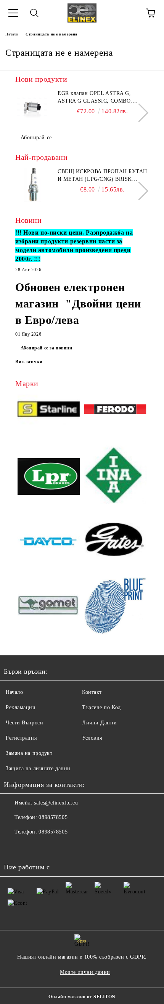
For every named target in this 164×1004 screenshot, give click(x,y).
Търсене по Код (101, 707)
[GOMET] (49, 606)
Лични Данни (99, 723)
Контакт (92, 692)
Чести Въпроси (24, 723)
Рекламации (21, 707)
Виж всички (29, 361)
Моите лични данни (85, 972)
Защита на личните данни (38, 768)
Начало (11, 34)
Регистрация (21, 738)
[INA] (115, 477)
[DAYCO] (49, 542)
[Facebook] (14, 847)
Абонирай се (36, 137)
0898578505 (53, 817)
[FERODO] (115, 410)
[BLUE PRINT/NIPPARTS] (115, 606)
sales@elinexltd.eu (56, 803)
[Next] (139, 112)
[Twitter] (30, 847)
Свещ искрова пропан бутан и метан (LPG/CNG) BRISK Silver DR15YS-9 (102, 176)
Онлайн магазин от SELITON (82, 996)
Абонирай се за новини (46, 348)
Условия (92, 738)
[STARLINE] (49, 411)
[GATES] (115, 542)
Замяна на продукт (29, 753)
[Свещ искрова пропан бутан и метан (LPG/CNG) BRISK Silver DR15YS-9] (32, 185)
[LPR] (49, 477)
